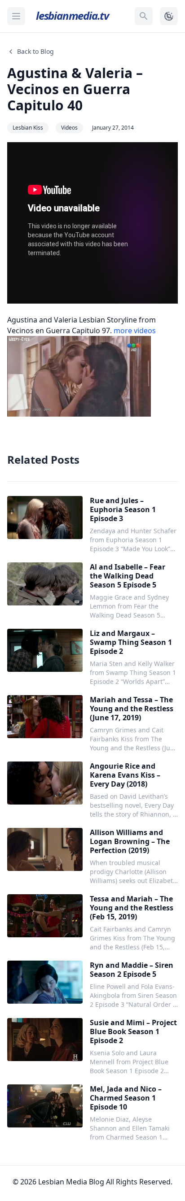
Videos (69, 127)
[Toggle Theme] (169, 16)
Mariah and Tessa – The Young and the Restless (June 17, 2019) (131, 708)
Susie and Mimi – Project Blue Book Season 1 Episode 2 (133, 1031)
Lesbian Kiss (28, 127)
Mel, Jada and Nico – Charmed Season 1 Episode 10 (126, 1097)
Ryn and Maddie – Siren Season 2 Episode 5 (131, 970)
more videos (135, 330)
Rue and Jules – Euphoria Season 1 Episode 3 (123, 509)
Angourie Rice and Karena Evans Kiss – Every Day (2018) (125, 775)
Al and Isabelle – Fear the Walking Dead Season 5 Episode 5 (127, 575)
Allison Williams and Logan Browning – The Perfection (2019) (130, 841)
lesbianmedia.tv (72, 15)
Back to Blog (35, 51)
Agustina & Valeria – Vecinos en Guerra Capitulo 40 (75, 89)
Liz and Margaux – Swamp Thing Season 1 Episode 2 (131, 642)
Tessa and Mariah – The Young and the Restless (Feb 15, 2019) (131, 907)
